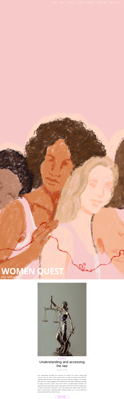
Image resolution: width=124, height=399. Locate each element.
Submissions (101, 2)
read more (62, 397)
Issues (81, 2)
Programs (90, 2)
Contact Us (113, 2)
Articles (71, 2)
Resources (62, 358)
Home (55, 2)
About (62, 2)
